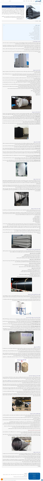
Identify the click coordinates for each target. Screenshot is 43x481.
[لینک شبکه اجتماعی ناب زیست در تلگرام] (13, 479)
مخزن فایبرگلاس (9, 380)
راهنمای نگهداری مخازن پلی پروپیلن (35, 38)
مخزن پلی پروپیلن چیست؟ (36, 26)
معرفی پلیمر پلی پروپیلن (36, 39)
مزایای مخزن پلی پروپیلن (36, 27)
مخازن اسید (15, 113)
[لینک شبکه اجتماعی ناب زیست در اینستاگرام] (15, 479)
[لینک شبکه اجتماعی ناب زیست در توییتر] (17, 479)
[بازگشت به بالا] (42, 480)
